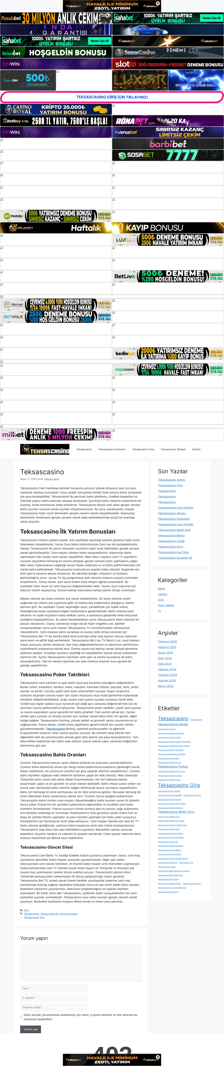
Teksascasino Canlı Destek (175, 524)
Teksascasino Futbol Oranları (170, 776)
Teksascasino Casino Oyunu (169, 762)
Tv (159, 611)
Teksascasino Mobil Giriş (174, 530)
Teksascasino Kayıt (170, 546)
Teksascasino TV (186, 863)
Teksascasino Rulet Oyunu (169, 829)
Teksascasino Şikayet (173, 449)
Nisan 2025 (165, 652)
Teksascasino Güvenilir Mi (175, 557)
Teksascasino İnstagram (174, 518)
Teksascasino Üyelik (171, 541)
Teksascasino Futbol (173, 766)
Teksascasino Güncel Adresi (169, 799)
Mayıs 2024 (165, 686)
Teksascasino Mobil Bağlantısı (170, 808)
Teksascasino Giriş (143, 449)
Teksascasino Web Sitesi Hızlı (170, 875)
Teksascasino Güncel (192, 795)
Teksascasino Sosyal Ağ (168, 842)
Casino (162, 594)
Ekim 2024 (165, 658)
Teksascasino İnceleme (112, 449)
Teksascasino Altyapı (172, 513)
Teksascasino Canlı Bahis (168, 758)
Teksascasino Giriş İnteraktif (170, 795)
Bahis (161, 588)
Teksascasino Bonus (171, 535)
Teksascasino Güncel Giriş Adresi (172, 804)
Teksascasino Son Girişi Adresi (171, 837)
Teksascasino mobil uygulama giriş (172, 825)
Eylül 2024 (165, 663)
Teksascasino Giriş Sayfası (175, 507)
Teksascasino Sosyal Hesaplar (170, 846)
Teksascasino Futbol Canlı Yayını (171, 771)
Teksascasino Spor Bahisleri (169, 854)
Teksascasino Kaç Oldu (173, 552)
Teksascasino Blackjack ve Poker (171, 754)
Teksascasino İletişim (192, 884)
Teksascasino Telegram (167, 863)
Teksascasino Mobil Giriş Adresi (171, 821)
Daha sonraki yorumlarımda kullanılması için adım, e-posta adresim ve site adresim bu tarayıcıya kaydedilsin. (80, 1017)
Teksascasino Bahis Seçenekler (171, 733)
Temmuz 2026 (167, 641)
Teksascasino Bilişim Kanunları (170, 750)
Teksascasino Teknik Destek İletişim (173, 858)
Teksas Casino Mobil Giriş (169, 817)
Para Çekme (166, 605)
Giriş (26, 910)
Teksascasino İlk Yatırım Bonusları (58, 913)
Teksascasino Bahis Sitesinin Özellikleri (174, 742)
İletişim (196, 449)
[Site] (56, 167)
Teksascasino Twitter (167, 867)
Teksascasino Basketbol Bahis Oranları (174, 746)
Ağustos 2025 (167, 647)
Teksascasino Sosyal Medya (169, 850)
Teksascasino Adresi (171, 479)
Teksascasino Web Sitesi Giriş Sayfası (174, 871)
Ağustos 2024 (167, 669)
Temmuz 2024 (167, 675)
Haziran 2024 (167, 680)
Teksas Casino (196, 720)
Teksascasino (84, 449)
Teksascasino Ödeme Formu (169, 884)
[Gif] (112, 227)
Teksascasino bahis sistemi (169, 737)
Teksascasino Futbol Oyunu (169, 780)
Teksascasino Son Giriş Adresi (170, 833)
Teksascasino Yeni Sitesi (168, 879)
